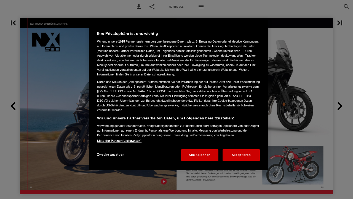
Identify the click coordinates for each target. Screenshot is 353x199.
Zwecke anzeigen (111, 154)
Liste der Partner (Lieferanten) (119, 140)
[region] (178, 95)
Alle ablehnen (199, 154)
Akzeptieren (241, 154)
